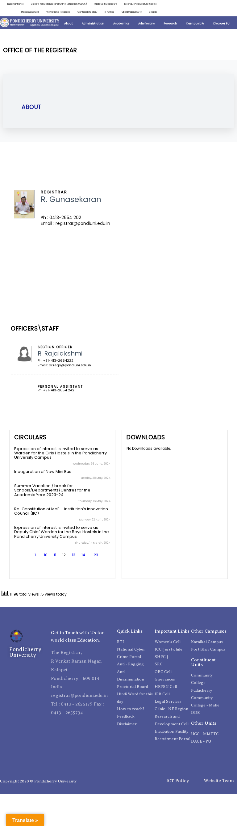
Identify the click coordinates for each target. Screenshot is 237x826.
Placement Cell (30, 12)
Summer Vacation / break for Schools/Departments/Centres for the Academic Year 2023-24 (52, 490)
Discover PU (221, 23)
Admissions (146, 23)
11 (55, 555)
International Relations (58, 12)
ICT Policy (177, 780)
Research (170, 23)
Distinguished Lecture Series (140, 4)
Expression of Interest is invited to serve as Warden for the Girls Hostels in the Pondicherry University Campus (60, 453)
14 (83, 555)
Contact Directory (87, 12)
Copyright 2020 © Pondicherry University (38, 781)
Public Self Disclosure (105, 4)
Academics (121, 23)
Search (153, 12)
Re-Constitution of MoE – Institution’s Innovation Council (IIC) (61, 511)
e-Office (109, 12)
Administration (93, 23)
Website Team (219, 780)
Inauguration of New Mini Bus (42, 471)
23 (96, 555)
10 (46, 555)
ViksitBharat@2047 (132, 12)
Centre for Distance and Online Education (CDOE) (59, 4)
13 (73, 555)
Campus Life (195, 23)
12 (64, 555)
